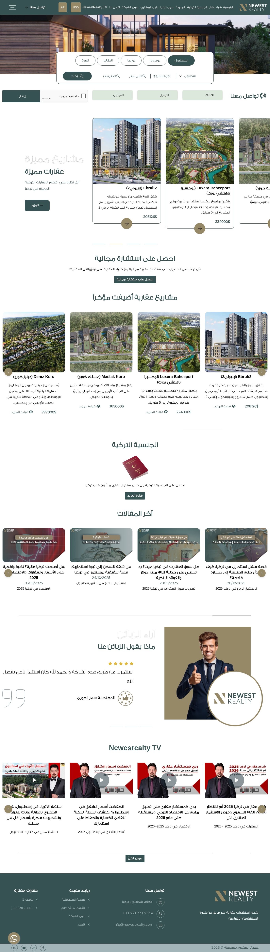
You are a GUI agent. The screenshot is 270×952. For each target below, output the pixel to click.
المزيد (35, 205)
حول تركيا (167, 7)
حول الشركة (130, 7)
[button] (8, 372)
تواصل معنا (37, 7)
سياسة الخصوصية (73, 899)
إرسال (22, 96)
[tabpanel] (135, 76)
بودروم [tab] (155, 60)
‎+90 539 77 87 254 (138, 913)
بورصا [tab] (131, 60)
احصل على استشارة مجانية (135, 279)
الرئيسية (228, 7)
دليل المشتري (149, 7)
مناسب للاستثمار (22, 908)
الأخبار (81, 924)
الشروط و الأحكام (73, 908)
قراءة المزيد (222, 412)
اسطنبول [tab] (181, 60)
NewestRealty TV (94, 7)
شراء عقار (215, 7)
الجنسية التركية (197, 7)
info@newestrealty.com (133, 924)
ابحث (75, 76)
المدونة (180, 7)
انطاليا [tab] (108, 60)
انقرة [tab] (85, 60)
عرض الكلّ (135, 858)
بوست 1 (27, 899)
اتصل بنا (114, 7)
